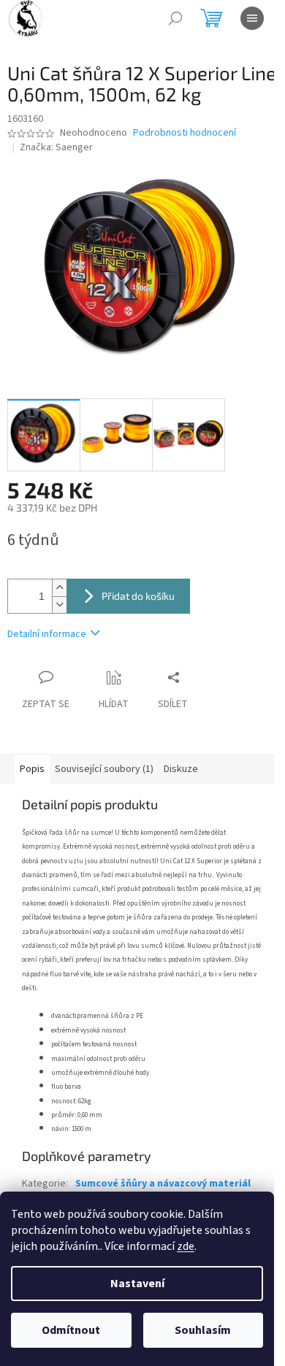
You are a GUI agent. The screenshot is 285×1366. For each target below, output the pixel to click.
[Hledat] (175, 18)
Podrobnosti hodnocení (184, 133)
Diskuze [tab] (181, 769)
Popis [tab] (32, 769)
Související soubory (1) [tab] (104, 769)
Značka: (56, 147)
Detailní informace (46, 634)
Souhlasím (203, 1330)
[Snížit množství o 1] (59, 604)
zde (185, 1246)
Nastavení (137, 1284)
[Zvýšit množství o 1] (59, 587)
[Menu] (252, 18)
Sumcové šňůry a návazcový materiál (163, 1183)
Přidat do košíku (138, 596)
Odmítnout (71, 1330)
